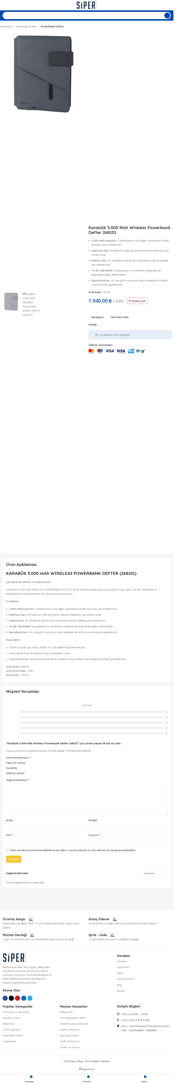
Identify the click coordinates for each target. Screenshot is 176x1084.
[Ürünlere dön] (167, 27)
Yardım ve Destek (69, 1047)
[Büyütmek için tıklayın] (8, 284)
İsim (9, 835)
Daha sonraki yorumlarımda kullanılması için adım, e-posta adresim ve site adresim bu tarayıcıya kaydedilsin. (73, 850)
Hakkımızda (66, 1012)
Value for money (15, 762)
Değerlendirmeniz (17, 780)
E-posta (94, 835)
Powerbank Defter (52, 26)
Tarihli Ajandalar (11, 1029)
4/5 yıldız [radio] (42, 757)
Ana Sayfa (6, 26)
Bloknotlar (8, 1023)
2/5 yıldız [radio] (37, 757)
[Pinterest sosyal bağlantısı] (107, 324)
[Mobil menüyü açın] (4, 5)
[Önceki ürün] (163, 27)
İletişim (121, 990)
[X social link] (103, 324)
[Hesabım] (169, 5)
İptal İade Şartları (69, 1035)
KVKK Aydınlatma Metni (73, 1017)
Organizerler (9, 1041)
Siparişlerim (123, 967)
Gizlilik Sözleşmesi (70, 1041)
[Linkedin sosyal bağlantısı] (111, 324)
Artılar (9, 820)
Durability (11, 768)
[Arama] (167, 15)
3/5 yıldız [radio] (40, 757)
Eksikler (93, 820)
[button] (4, 161)
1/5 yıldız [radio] (34, 757)
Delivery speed (15, 773)
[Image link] (15, 957)
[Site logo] (86, 5)
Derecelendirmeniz (18, 757)
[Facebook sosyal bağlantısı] (99, 324)
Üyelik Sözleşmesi (70, 1029)
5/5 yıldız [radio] (45, 757)
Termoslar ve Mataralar (16, 1012)
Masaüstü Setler (12, 1017)
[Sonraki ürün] (171, 27)
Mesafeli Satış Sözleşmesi (74, 1023)
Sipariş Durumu (125, 978)
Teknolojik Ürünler (26, 26)
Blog (119, 984)
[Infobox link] (18, 919)
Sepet (120, 973)
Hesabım (122, 961)
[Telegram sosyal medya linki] (116, 324)
